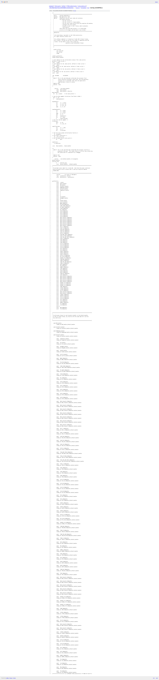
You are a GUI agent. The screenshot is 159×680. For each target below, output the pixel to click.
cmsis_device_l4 (82, 6)
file (75, 10)
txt (154, 678)
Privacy (10, 678)
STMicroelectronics (71, 6)
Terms (14, 678)
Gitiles (7, 678)
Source (78, 7)
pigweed (51, 6)
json (157, 678)
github (63, 6)
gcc (88, 7)
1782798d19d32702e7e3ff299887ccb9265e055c (61, 7)
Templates (83, 7)
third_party (58, 6)
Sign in (156, 2)
